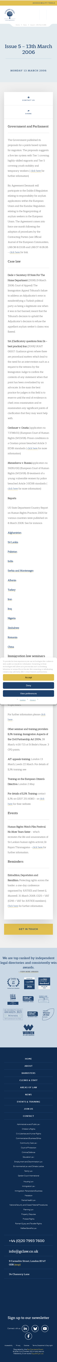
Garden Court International (28, 1176)
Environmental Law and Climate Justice (28, 1166)
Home (28, 1058)
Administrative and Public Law (28, 1124)
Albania (12, 580)
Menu (50, 15)
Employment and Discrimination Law (28, 1162)
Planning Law (28, 1209)
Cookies (23, 700)
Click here (13, 905)
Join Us (28, 1109)
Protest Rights (28, 1219)
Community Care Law (28, 1143)
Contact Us (28, 100)
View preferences (28, 693)
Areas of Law (28, 1087)
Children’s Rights (28, 1129)
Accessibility (9, 1345)
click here (36, 170)
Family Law (28, 1171)
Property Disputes (28, 1214)
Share (28, 114)
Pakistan (12, 551)
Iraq (10, 608)
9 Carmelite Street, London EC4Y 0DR (27, 1263)
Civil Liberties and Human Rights (28, 1134)
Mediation (28, 1195)
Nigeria (12, 618)
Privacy (33, 700)
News (28, 1094)
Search (36, 15)
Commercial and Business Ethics (28, 1138)
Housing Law (29, 1181)
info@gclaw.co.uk (23, 1251)
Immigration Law (28, 1186)
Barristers (29, 1073)
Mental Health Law (28, 1200)
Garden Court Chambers (9, 15)
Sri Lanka (13, 542)
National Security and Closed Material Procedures (29, 1205)
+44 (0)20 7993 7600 (43, 15)
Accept (28, 677)
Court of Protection (28, 1148)
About (29, 1066)
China (11, 646)
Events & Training (28, 1101)
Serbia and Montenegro (20, 570)
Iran (10, 599)
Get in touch (28, 929)
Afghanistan (14, 532)
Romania (12, 637)
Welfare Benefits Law (28, 1228)
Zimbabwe (13, 627)
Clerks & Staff (28, 1080)
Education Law (28, 1157)
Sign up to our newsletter (28, 1317)
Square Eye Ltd (37, 1353)
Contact (28, 1116)
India (10, 561)
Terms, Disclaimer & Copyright (42, 1345)
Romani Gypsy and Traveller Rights (28, 1223)
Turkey (12, 589)
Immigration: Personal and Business (28, 1191)
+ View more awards (28, 972)
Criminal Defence (28, 1152)
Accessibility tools (44, 3)
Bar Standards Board (35, 1349)
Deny (28, 685)
